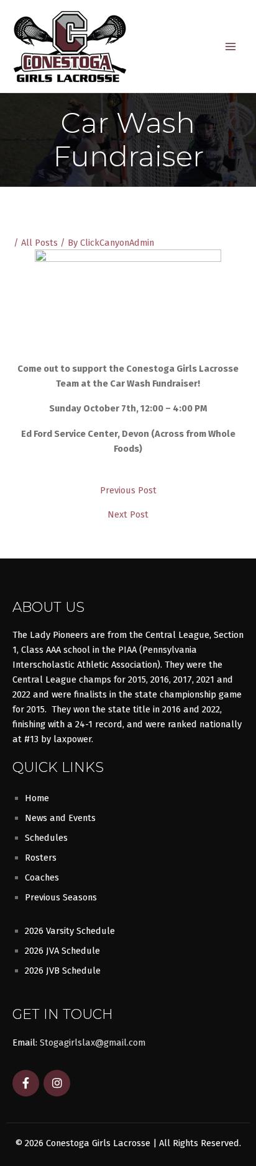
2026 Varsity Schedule (70, 930)
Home (37, 798)
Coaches (42, 877)
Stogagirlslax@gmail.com (92, 1042)
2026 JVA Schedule (62, 950)
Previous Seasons (61, 897)
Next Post (128, 514)
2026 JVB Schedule (63, 970)
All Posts (39, 242)
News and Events (60, 817)
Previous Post (128, 490)
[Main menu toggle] (230, 47)
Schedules (46, 837)
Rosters (41, 857)
